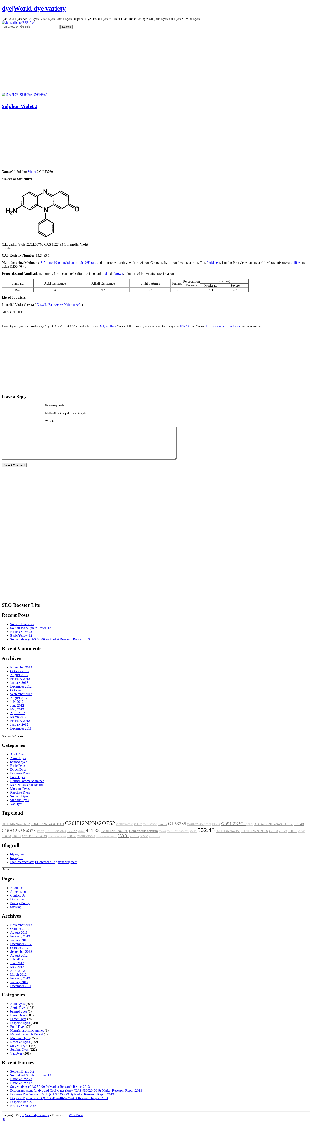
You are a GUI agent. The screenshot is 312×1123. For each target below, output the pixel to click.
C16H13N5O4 (233, 824)
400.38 (71, 836)
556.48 (299, 824)
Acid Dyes (17, 754)
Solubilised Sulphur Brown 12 (30, 628)
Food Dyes (17, 777)
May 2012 (17, 709)
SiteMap (15, 907)
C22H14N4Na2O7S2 (278, 824)
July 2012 (16, 701)
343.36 (144, 836)
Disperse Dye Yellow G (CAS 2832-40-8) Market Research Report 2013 (59, 1098)
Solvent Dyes (19, 796)
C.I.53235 (177, 823)
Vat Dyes (16, 804)
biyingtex (16, 858)
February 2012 (20, 721)
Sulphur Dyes (108, 326)
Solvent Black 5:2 (22, 624)
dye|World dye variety (34, 8)
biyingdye (17, 854)
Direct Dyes (18, 769)
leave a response (215, 326)
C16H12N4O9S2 (124, 824)
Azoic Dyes (18, 758)
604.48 (162, 831)
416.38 (6, 836)
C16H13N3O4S (86, 836)
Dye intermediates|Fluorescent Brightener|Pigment (43, 862)
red (105, 273)
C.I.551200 (154, 836)
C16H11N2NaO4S (57, 836)
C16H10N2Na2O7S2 (106, 836)
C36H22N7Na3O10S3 (47, 824)
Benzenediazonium (143, 831)
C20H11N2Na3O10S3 (178, 831)
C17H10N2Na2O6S (254, 831)
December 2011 (20, 728)
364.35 (162, 824)
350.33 (292, 831)
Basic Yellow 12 (21, 635)
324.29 (193, 831)
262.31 (249, 824)
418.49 (283, 831)
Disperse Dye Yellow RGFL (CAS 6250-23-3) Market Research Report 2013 (62, 1094)
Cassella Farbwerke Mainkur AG (59, 304)
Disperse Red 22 (21, 1102)
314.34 (259, 824)
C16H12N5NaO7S (19, 830)
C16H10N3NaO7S (55, 831)
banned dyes (18, 762)
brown (118, 273)
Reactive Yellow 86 (23, 1106)
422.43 (301, 831)
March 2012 (18, 717)
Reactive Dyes (20, 792)
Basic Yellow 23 (21, 631)
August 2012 (19, 698)
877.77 (72, 831)
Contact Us (17, 895)
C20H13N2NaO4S (34, 836)
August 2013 (19, 675)
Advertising (18, 891)
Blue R (216, 824)
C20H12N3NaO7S (114, 831)
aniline (295, 262)
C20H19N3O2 (150, 824)
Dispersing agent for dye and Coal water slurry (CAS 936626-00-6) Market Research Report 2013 (76, 1090)
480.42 (134, 836)
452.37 (40, 831)
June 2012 (17, 705)
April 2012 (17, 713)
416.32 (16, 836)
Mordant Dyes (20, 788)
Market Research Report (26, 785)
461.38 (273, 831)
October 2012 (19, 690)
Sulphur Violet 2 (19, 106)
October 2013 (19, 671)
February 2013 (20, 679)
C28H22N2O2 (195, 824)
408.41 (81, 831)
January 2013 (19, 682)
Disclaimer (17, 899)
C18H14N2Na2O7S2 (16, 824)
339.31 (123, 836)
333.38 (207, 824)
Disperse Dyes (20, 773)
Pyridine (212, 262)
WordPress (76, 1115)
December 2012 (21, 686)
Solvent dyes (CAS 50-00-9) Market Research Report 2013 (50, 639)
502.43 (206, 830)
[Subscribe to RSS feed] (18, 22)
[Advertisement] (156, 61)
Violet (32, 171)
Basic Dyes (17, 765)
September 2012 (21, 694)
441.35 (93, 830)
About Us (16, 888)
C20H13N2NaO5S (228, 831)
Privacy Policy (20, 903)
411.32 (138, 824)
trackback (234, 326)
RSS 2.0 (184, 326)
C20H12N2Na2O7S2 (90, 823)
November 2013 (21, 667)
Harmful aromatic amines (27, 781)
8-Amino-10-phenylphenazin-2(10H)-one (68, 262)
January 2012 (19, 724)
